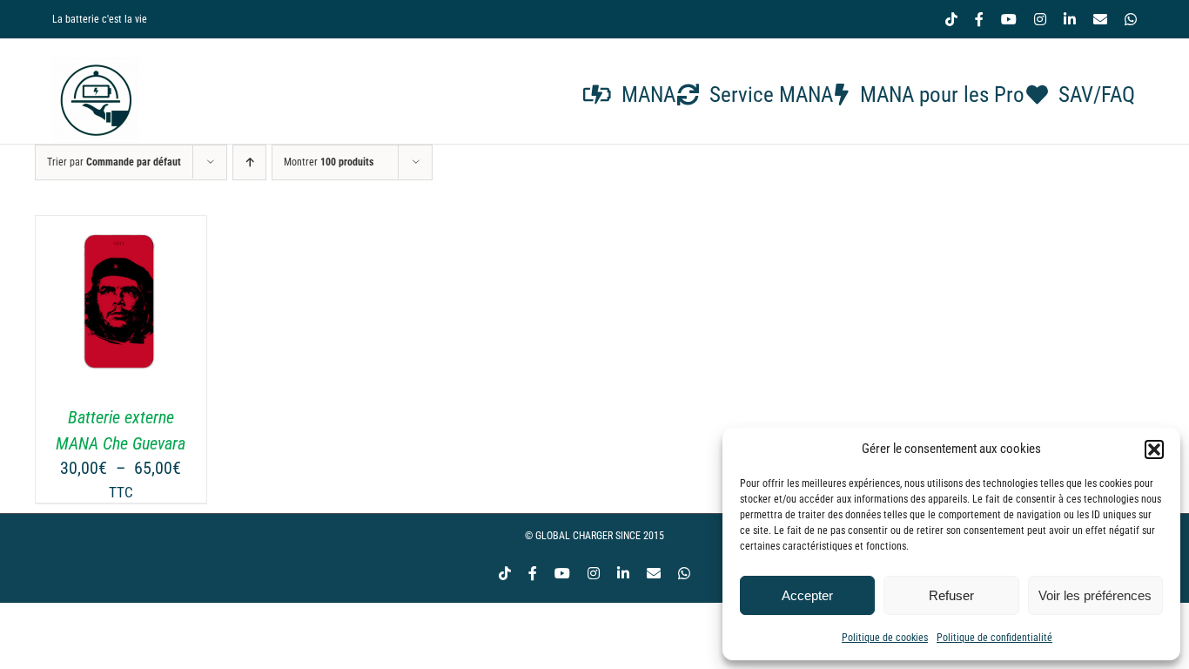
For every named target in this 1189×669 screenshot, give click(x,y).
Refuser (951, 595)
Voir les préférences (1095, 595)
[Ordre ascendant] (249, 162)
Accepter (807, 595)
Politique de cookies (885, 638)
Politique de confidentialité (994, 638)
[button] (1154, 449)
